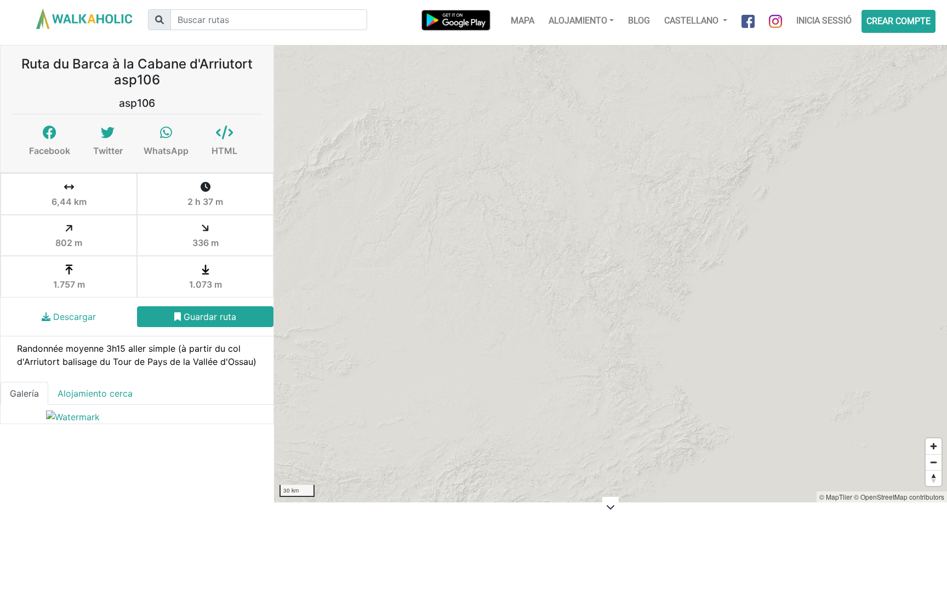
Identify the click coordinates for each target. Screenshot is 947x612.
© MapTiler (835, 496)
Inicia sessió (824, 20)
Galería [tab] (24, 393)
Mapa (522, 20)
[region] (610, 273)
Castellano (692, 20)
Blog (639, 20)
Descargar (73, 316)
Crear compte (898, 21)
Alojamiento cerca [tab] (95, 393)
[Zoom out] (934, 462)
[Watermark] (73, 416)
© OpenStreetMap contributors (899, 496)
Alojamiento (578, 20)
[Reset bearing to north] (934, 478)
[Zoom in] (934, 446)
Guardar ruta (208, 316)
